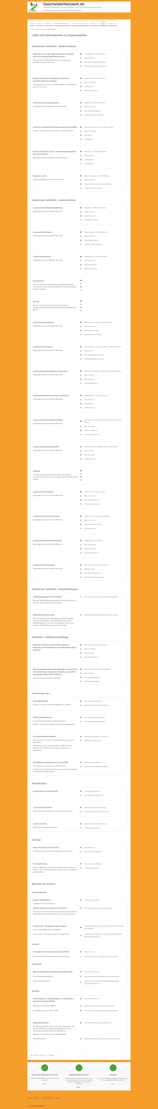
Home (32, 23)
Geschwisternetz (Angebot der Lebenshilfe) (50, 762)
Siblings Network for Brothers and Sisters (50, 908)
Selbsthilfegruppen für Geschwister (47, 597)
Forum (39, 23)
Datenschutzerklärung (47, 1098)
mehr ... (45, 1083)
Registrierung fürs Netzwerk (79, 1075)
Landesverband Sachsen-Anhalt (46, 516)
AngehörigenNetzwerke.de (38, 1106)
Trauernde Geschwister (42, 807)
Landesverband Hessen (42, 347)
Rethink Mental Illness (42, 900)
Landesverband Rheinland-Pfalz (46, 447)
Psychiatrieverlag (40, 864)
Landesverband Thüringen (44, 565)
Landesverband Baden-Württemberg (48, 208)
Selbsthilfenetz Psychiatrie (43, 615)
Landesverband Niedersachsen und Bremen (51, 396)
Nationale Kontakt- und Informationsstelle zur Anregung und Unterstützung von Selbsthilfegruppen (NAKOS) (55, 647)
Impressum (36, 1098)
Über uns (94, 23)
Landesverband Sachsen (43, 492)
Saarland (36, 471)
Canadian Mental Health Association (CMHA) (51, 952)
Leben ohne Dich (40, 824)
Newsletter (113, 1075)
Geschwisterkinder (40, 701)
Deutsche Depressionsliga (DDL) (46, 103)
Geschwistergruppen (79, 23)
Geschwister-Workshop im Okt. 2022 (45, 1075)
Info (102, 23)
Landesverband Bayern (42, 232)
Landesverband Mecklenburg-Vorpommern (50, 371)
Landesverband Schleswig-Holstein (47, 541)
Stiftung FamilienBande (42, 717)
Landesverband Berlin (42, 257)
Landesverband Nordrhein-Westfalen (48, 420)
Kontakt (29, 1098)
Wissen (47, 23)
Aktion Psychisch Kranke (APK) (46, 847)
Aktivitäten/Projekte (61, 23)
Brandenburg (38, 281)
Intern (112, 23)
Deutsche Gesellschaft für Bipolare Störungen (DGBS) (55, 127)
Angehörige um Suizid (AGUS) (45, 791)
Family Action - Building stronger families (49, 926)
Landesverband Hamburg (43, 322)
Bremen (36, 302)
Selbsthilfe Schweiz (41, 1023)
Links (40, 29)
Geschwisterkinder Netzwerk (44, 736)
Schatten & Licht (39, 176)
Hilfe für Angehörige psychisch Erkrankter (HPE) (52, 972)
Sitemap (57, 1098)
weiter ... (79, 1087)
